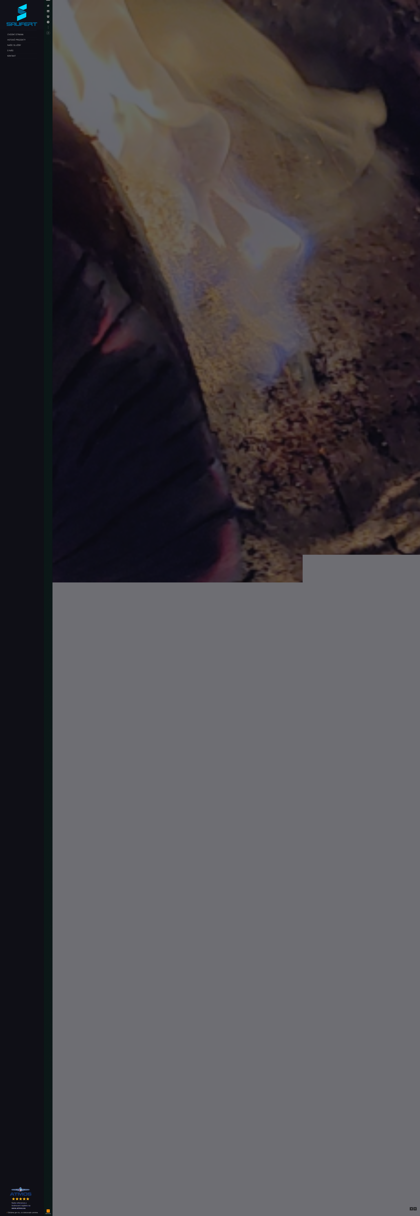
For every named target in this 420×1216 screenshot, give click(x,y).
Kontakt (11, 56)
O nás (10, 50)
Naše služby (14, 45)
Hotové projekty (16, 40)
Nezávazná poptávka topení (189, 622)
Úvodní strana (15, 34)
